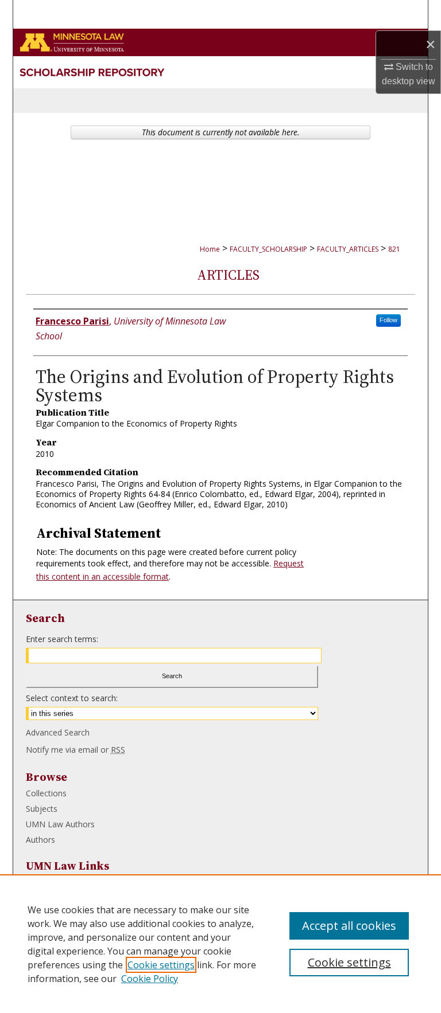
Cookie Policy (149, 978)
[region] (220, 943)
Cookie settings (161, 965)
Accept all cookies (349, 925)
